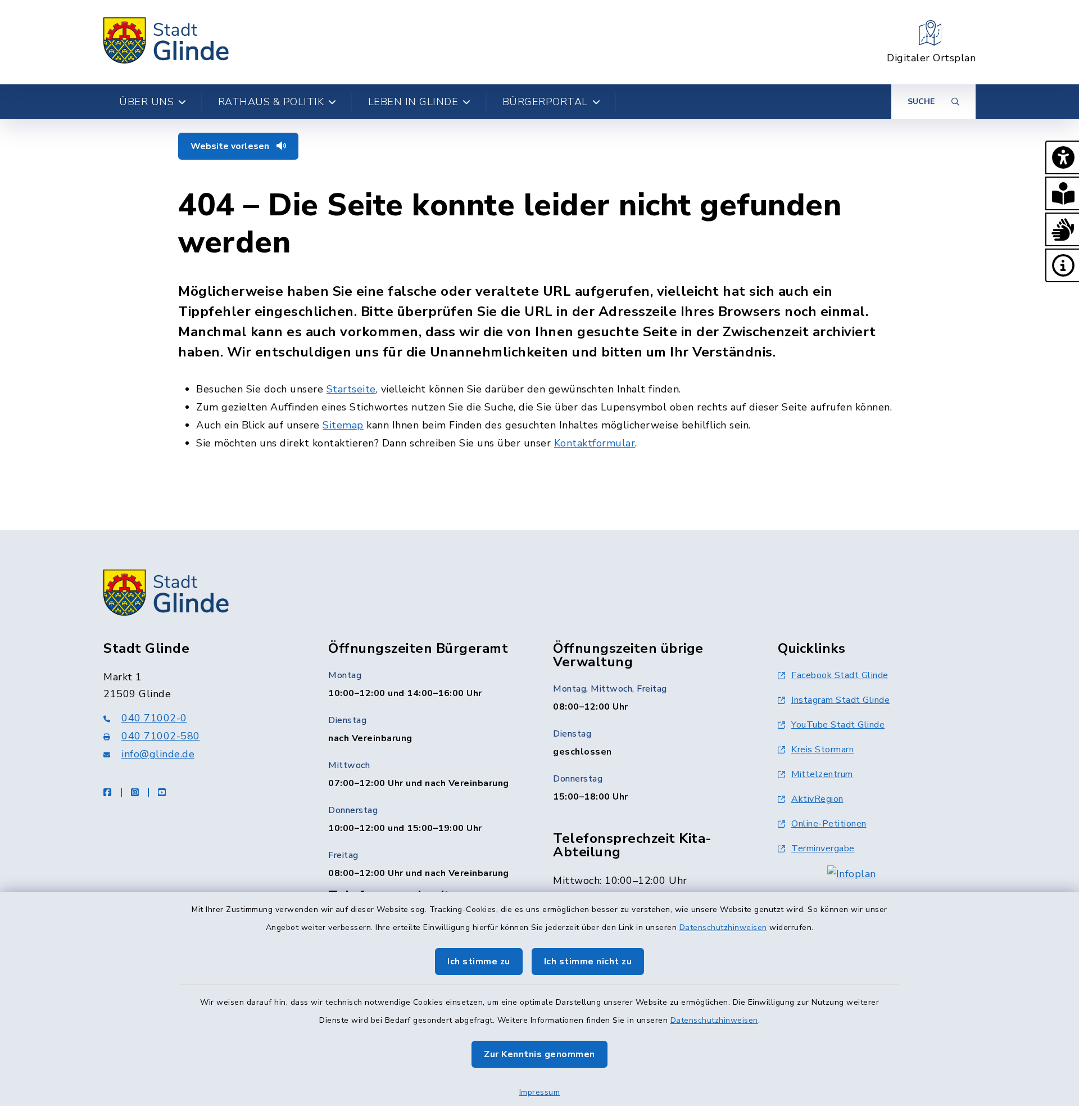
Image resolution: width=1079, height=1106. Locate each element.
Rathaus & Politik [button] (271, 102)
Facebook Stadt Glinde (839, 675)
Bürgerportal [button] (545, 102)
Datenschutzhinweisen (723, 927)
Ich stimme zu (478, 961)
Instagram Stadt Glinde (840, 700)
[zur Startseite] (166, 42)
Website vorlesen (231, 146)
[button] (1062, 157)
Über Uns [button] (146, 102)
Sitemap (343, 425)
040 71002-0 (154, 718)
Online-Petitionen (829, 824)
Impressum (539, 1092)
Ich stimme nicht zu (588, 961)
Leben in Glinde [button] (413, 102)
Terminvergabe (823, 848)
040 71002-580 (160, 736)
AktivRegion (817, 799)
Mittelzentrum (822, 774)
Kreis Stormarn (822, 749)
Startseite (351, 389)
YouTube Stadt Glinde (838, 725)
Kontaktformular (595, 443)
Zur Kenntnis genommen (539, 1054)
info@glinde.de (157, 754)
